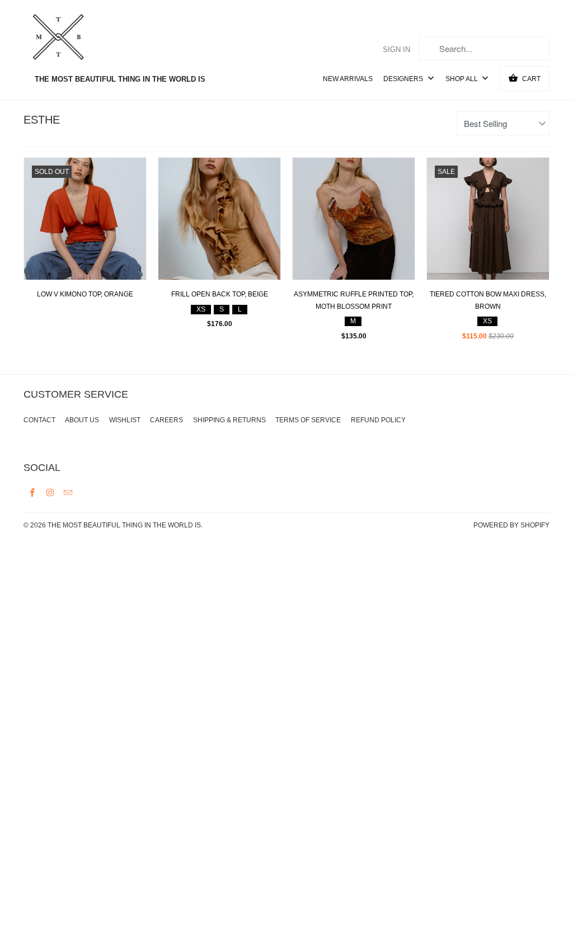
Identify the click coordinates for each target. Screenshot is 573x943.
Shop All (462, 79)
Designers (404, 79)
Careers (166, 420)
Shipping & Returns (229, 420)
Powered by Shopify (511, 525)
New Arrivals (348, 79)
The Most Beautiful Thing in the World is (124, 525)
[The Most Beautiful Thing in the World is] (79, 38)
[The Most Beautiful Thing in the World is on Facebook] (32, 492)
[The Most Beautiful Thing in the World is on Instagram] (50, 492)
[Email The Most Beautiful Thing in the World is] (68, 492)
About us (82, 420)
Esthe (42, 120)
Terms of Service (308, 420)
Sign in (396, 49)
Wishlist (124, 420)
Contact (39, 420)
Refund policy (378, 420)
